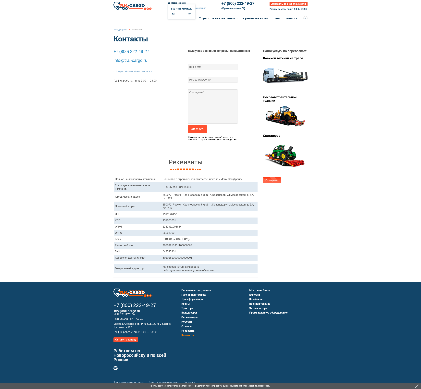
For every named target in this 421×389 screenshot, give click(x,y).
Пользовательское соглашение (163, 382)
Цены (277, 18)
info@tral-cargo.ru (130, 60)
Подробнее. (264, 386)
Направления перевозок (254, 18)
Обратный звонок (231, 8)
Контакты (291, 18)
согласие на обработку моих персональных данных (212, 139)
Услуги (203, 18)
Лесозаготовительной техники (280, 99)
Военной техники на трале (283, 58)
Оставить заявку (125, 339)
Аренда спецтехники (223, 18)
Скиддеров (271, 136)
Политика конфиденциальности (128, 382)
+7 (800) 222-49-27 (237, 3)
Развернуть (271, 180)
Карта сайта (190, 382)
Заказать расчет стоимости (288, 3)
